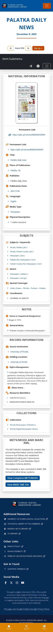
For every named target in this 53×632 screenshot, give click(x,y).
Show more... (18, 387)
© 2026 (26, 621)
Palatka (42, 288)
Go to (37, 48)
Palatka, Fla (15, 170)
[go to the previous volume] (11, 48)
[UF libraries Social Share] (30, 66)
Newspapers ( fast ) (17, 255)
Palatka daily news (18, 160)
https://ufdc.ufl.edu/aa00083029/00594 (26, 149)
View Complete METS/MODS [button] (22, 478)
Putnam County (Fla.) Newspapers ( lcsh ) (26, 264)
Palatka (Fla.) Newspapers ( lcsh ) (23, 259)
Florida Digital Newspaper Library (24, 429)
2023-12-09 (15, 191)
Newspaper (15, 211)
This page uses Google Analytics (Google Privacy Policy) (26, 609)
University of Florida (19, 351)
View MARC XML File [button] (18, 484)
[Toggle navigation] (47, 6)
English (13, 201)
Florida (26, 288)
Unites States (15, 288)
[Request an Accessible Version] (38, 66)
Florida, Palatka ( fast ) (18, 247)
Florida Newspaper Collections (23, 425)
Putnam (34, 288)
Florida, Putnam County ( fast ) (22, 251)
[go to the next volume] (28, 48)
